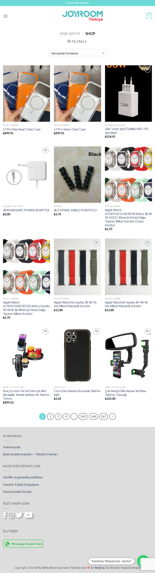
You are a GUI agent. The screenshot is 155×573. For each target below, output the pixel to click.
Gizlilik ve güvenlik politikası (23, 477)
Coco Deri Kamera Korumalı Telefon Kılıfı (77, 392)
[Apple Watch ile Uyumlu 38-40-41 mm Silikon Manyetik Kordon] (77, 267)
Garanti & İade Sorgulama (21, 484)
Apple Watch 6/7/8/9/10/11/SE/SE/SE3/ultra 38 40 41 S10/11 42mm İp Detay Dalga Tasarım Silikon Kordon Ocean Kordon (128, 217)
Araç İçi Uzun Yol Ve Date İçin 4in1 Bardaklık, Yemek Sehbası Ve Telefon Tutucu (26, 394)
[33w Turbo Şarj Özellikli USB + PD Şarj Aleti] (128, 93)
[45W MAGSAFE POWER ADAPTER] (26, 174)
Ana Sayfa (70, 33)
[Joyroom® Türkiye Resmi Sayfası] (82, 16)
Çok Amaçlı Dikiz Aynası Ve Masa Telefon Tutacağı (125, 392)
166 (93, 416)
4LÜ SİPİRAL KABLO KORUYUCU (75, 210)
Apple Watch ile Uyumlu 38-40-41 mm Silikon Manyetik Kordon (75, 304)
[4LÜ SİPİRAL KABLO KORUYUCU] (77, 174)
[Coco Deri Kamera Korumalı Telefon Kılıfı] (77, 355)
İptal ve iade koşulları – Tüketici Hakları (30, 454)
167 (103, 416)
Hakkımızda (11, 447)
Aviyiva (100, 567)
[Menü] (5, 16)
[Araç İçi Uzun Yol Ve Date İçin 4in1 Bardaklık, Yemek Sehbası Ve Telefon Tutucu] (26, 355)
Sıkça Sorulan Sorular (17, 491)
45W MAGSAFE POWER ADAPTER (26, 210)
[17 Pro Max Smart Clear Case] (26, 93)
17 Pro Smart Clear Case (70, 129)
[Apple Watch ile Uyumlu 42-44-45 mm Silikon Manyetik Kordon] (128, 267)
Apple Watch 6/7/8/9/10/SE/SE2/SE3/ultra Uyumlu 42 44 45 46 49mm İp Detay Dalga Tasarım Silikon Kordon (26, 308)
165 (83, 416)
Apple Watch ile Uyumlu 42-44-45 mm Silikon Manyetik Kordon (126, 304)
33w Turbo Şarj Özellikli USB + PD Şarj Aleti (127, 130)
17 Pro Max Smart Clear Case (22, 129)
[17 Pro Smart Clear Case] (77, 93)
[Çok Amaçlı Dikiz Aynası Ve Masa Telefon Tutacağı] (128, 355)
